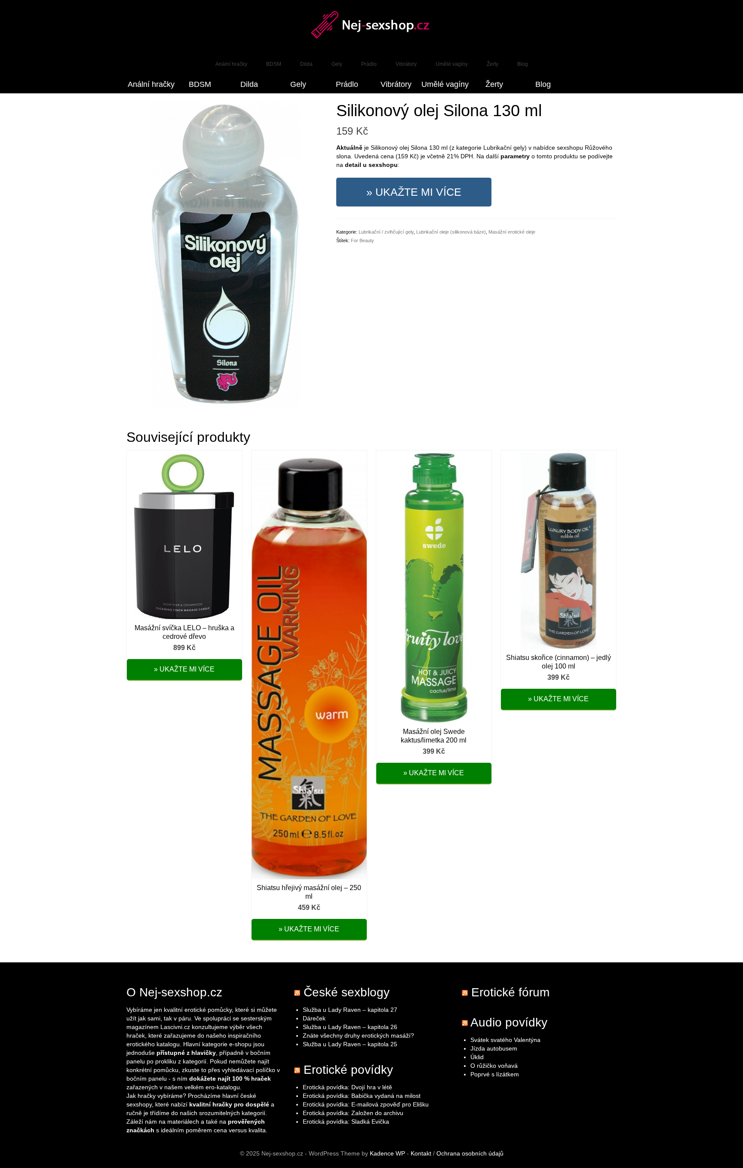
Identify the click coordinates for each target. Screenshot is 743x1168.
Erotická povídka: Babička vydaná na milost (362, 1095)
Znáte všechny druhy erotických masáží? (359, 1035)
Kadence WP (387, 1153)
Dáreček (314, 1018)
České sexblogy (347, 992)
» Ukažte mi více (413, 192)
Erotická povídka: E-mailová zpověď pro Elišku (366, 1104)
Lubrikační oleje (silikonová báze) (451, 231)
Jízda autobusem (493, 1048)
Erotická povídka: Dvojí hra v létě (347, 1087)
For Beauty (362, 240)
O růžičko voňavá (494, 1065)
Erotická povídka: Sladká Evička (346, 1121)
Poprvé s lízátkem (494, 1074)
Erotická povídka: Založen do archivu (353, 1112)
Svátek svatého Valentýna (505, 1039)
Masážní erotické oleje (511, 231)
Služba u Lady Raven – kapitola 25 (350, 1044)
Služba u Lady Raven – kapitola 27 (350, 1009)
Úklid (477, 1057)
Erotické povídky (348, 1069)
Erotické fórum (510, 992)
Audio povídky (508, 1022)
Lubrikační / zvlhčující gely (386, 231)
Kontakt (421, 1153)
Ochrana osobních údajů (470, 1153)
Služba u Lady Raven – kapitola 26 (350, 1026)
